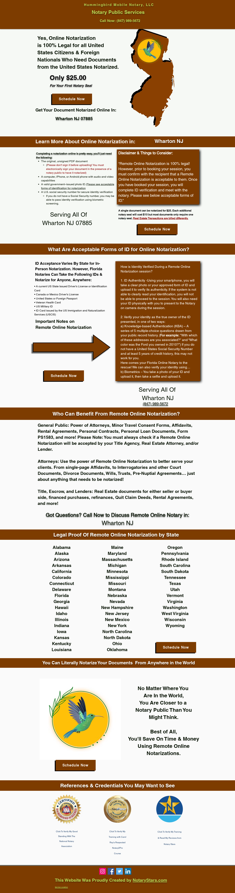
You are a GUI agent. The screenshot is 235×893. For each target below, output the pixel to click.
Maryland (117, 553)
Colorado (61, 577)
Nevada (117, 601)
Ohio (117, 643)
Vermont (175, 595)
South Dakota (175, 571)
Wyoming (175, 625)
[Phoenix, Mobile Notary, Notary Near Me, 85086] (102, 871)
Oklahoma (117, 649)
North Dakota (117, 637)
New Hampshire (117, 607)
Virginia (175, 601)
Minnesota (117, 571)
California (62, 571)
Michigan (117, 565)
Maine (117, 547)
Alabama (62, 547)
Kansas (61, 637)
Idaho (61, 613)
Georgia (62, 601)
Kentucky (61, 643)
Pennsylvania (175, 553)
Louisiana (62, 649)
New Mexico (117, 619)
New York (117, 625)
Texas (175, 583)
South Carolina (175, 565)
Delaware (61, 589)
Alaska (62, 553)
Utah (175, 589)
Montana (117, 589)
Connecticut (61, 583)
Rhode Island (175, 559)
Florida (62, 595)
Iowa (61, 631)
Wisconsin (175, 619)
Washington (175, 607)
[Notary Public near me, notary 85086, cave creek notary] (119, 871)
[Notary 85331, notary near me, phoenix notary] (111, 871)
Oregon (175, 547)
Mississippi (117, 577)
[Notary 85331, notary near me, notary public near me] (128, 871)
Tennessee (175, 577)
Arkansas (61, 565)
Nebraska (117, 595)
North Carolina (117, 631)
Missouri (117, 583)
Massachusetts (117, 559)
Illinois (61, 619)
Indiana (61, 625)
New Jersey (117, 613)
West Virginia (175, 613)
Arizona (62, 559)
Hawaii (61, 607)
